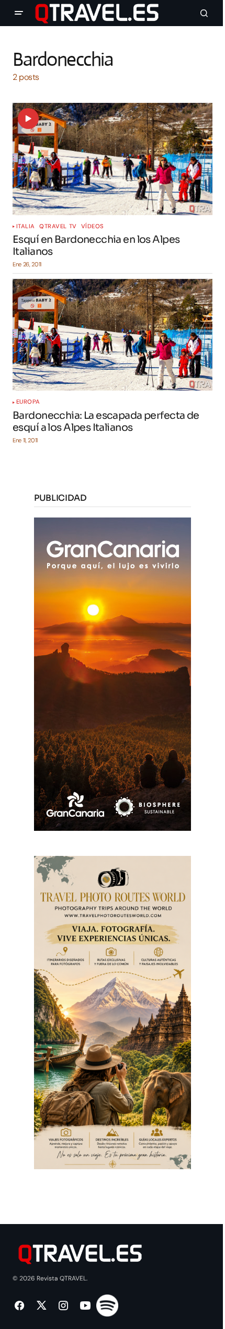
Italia (25, 226)
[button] (19, 13)
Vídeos (92, 226)
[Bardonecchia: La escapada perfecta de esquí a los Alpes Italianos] (112, 335)
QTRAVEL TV (58, 226)
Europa (28, 402)
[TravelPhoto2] (112, 1012)
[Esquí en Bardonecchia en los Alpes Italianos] (112, 159)
